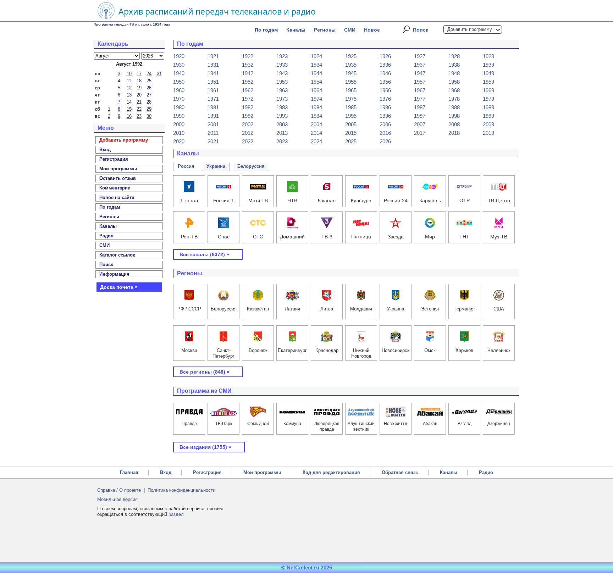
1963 (282, 90)
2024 (316, 141)
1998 (454, 116)
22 (139, 109)
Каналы (295, 30)
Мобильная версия (117, 499)
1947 (419, 73)
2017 (419, 133)
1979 (488, 99)
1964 (316, 90)
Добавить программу (469, 29)
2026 (385, 141)
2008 (454, 124)
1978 (454, 99)
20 (139, 95)
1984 (316, 107)
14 (129, 102)
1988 (454, 107)
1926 (385, 56)
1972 (247, 99)
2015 (351, 133)
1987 (419, 107)
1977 (419, 99)
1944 (316, 73)
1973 (282, 99)
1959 (488, 82)
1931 (213, 65)
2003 (282, 124)
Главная (129, 472)
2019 (488, 133)
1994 (316, 116)
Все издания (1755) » (205, 447)
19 (139, 87)
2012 (247, 133)
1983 (282, 107)
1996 (385, 116)
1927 (419, 56)
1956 (385, 82)
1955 (351, 82)
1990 (178, 116)
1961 (213, 90)
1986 (385, 107)
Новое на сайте (116, 197)
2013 (282, 133)
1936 (385, 65)
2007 (419, 124)
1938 (454, 65)
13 (129, 95)
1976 (385, 99)
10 (129, 73)
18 (139, 80)
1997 (419, 116)
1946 (385, 73)
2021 (213, 141)
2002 (247, 124)
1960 (178, 90)
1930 (178, 65)
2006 (385, 124)
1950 (178, 82)
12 (129, 87)
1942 (247, 73)
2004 (316, 124)
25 (149, 80)
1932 (247, 65)
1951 (213, 82)
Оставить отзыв (117, 178)
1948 (454, 73)
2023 (282, 141)
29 (149, 109)
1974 (316, 99)
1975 (351, 99)
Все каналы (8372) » (204, 254)
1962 (247, 90)
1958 (454, 82)
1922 (247, 56)
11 (129, 80)
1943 (282, 73)
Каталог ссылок (117, 255)
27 (149, 95)
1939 (488, 65)
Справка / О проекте (119, 490)
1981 (213, 107)
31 (159, 73)
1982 (247, 107)
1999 (488, 116)
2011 (213, 133)
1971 (213, 99)
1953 (282, 82)
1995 (351, 116)
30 (149, 116)
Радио (106, 235)
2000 (178, 124)
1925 (351, 56)
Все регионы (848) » (205, 372)
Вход (165, 472)
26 (149, 87)
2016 (385, 133)
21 (139, 102)
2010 (178, 133)
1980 (178, 107)
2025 (351, 141)
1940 (178, 73)
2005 (351, 124)
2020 (178, 141)
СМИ (349, 30)
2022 (247, 141)
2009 (488, 124)
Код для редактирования (331, 472)
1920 (178, 56)
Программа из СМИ (204, 391)
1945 (351, 73)
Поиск (420, 30)
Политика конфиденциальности (181, 490)
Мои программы (118, 168)
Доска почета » (119, 287)
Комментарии (115, 188)
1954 (316, 82)
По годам (266, 30)
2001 (213, 124)
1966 (385, 90)
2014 (316, 133)
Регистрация (207, 472)
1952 (247, 82)
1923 (282, 56)
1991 (213, 116)
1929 (488, 56)
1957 (419, 82)
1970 (178, 99)
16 (129, 116)
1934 (316, 65)
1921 (213, 56)
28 (149, 102)
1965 (351, 90)
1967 (419, 90)
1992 (247, 116)
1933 (282, 65)
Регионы (325, 30)
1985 (351, 107)
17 (139, 73)
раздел (176, 514)
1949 (488, 73)
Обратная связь (400, 472)
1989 (488, 107)
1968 (454, 90)
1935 (351, 65)
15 (129, 109)
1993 (282, 116)
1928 (454, 56)
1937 (419, 65)
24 (149, 73)
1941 (213, 73)
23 (139, 116)
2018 (454, 133)
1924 (316, 56)
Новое (372, 30)
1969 (488, 90)
